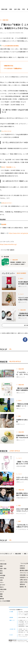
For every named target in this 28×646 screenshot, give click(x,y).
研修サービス (21, 634)
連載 (1, 594)
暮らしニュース (22, 286)
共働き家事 (18, 554)
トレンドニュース (21, 513)
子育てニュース (21, 424)
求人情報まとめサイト (22, 620)
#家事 (13, 33)
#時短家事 (17, 33)
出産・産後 (17, 9)
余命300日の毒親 (21, 466)
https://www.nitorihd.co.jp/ (8, 244)
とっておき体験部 (5, 601)
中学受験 (2, 575)
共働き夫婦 (4, 9)
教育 (1, 573)
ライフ (2, 592)
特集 (1, 596)
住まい (2, 587)
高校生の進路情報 (21, 617)
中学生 (2, 578)
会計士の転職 (21, 630)
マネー (2, 582)
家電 (25, 554)
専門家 (2, 599)
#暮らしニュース (4, 33)
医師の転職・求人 (21, 632)
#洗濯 (10, 33)
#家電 (21, 33)
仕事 (1, 580)
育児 (23, 9)
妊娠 (10, 9)
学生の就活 (20, 611)
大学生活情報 (21, 621)
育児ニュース (20, 482)
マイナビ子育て (21, 623)
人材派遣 (20, 629)
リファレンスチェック (22, 636)
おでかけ (2, 585)
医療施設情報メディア (22, 624)
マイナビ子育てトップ (6, 554)
